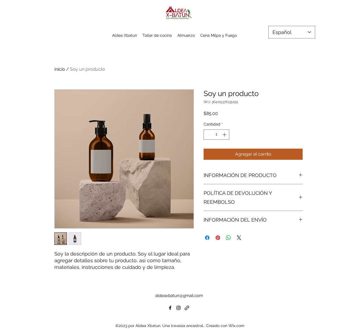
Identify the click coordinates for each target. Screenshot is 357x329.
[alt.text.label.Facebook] (170, 308)
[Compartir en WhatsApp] (228, 237)
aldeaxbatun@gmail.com (179, 295)
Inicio (59, 69)
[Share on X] (239, 237)
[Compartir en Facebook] (207, 237)
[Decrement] (207, 134)
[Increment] (224, 134)
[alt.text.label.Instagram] (178, 308)
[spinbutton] (216, 134)
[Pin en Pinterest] (217, 237)
